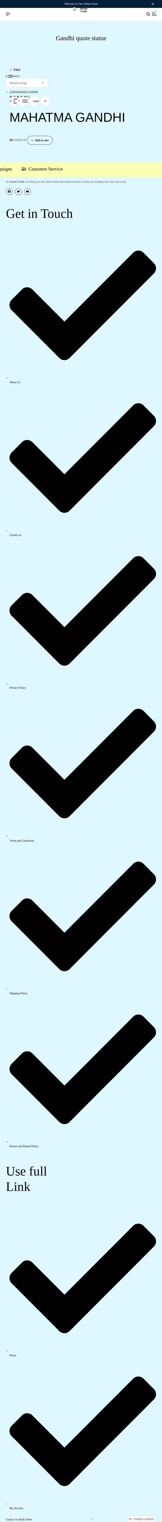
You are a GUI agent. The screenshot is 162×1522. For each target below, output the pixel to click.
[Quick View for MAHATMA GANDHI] (45, 101)
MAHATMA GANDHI (67, 117)
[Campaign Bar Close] (155, 4)
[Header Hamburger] (8, 14)
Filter (17, 69)
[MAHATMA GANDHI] (23, 92)
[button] (14, 101)
